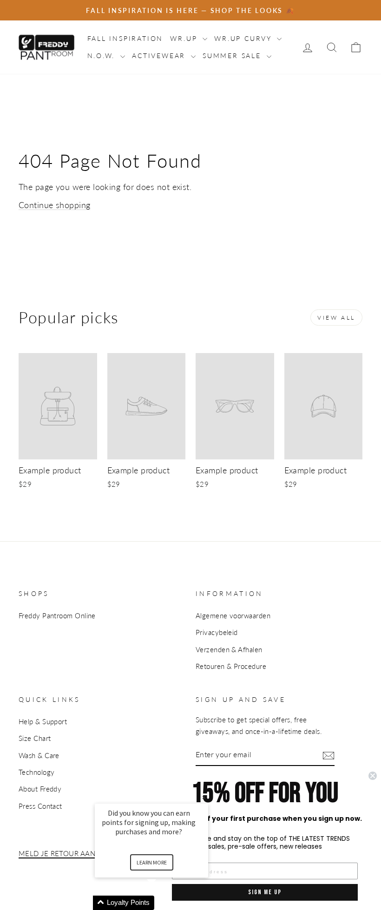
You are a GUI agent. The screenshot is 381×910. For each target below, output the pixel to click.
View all (336, 317)
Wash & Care (39, 755)
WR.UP (185, 38)
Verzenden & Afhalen (229, 649)
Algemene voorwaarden (233, 615)
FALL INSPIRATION (125, 38)
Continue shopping (55, 205)
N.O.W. (102, 55)
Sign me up (265, 892)
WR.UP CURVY (244, 38)
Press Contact (40, 806)
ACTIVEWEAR (160, 55)
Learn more (152, 862)
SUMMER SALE (233, 55)
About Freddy (40, 789)
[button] (162, 903)
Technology (37, 772)
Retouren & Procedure (231, 666)
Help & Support (43, 721)
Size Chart (35, 738)
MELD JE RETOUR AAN (57, 853)
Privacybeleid (217, 632)
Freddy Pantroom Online (57, 615)
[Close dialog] (372, 775)
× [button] (204, 797)
